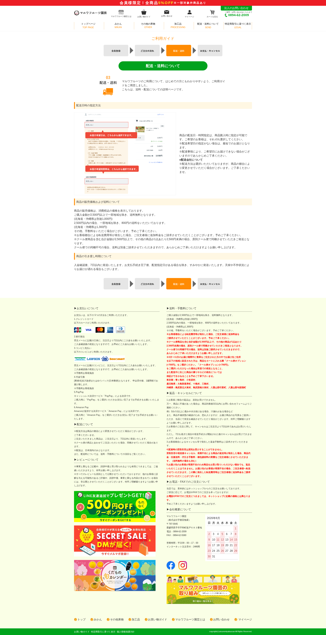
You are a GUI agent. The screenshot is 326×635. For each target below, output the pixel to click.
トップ (81, 619)
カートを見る (212, 17)
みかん (98, 619)
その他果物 (117, 619)
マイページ (189, 17)
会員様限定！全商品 (163, 3)
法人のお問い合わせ (236, 8)
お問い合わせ (166, 16)
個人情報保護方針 (125, 631)
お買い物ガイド (143, 17)
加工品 (136, 619)
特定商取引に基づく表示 (103, 631)
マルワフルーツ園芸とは (121, 16)
